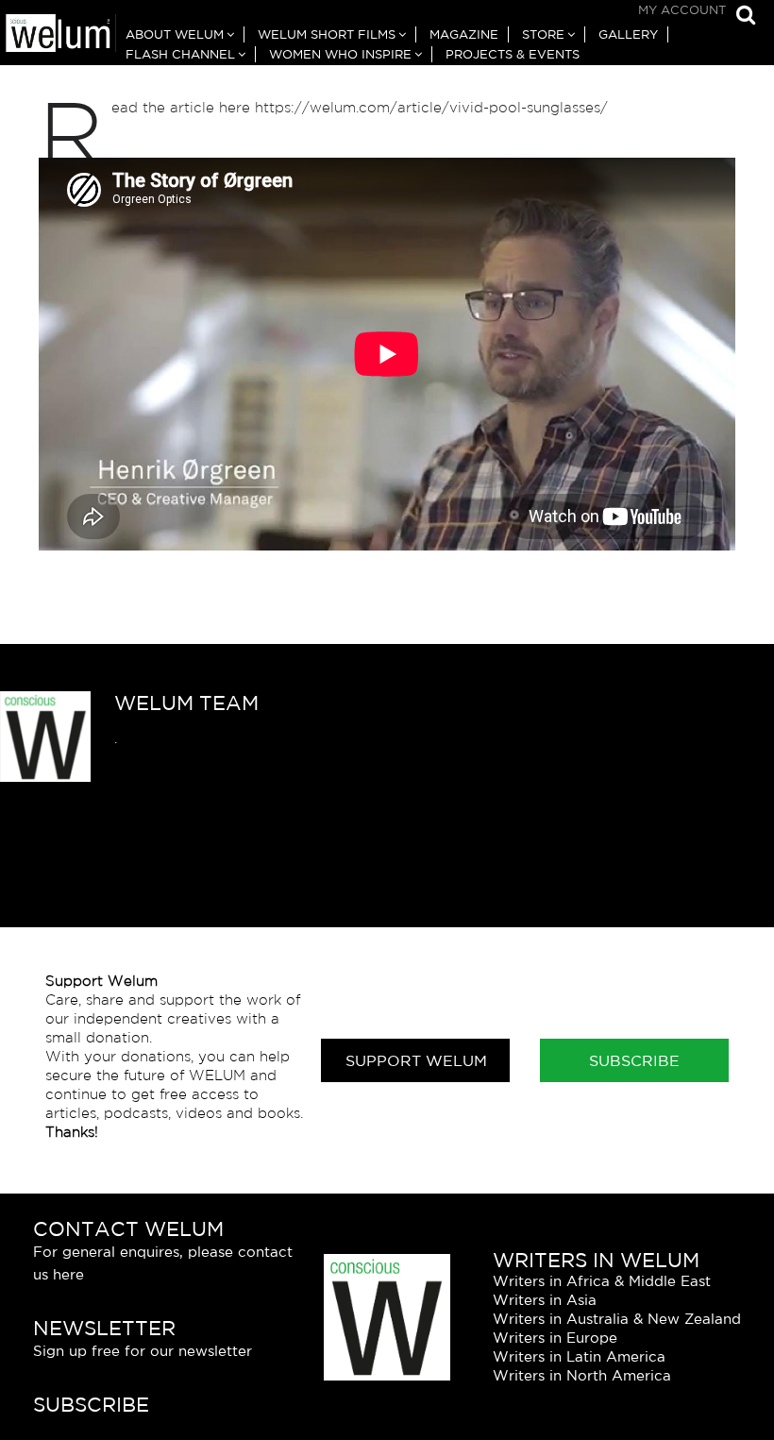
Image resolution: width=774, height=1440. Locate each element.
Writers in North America (582, 1375)
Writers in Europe (555, 1338)
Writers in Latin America (579, 1356)
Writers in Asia (545, 1300)
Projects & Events (513, 54)
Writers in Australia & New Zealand (617, 1319)
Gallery (628, 34)
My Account (682, 10)
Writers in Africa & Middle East (602, 1281)
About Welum (175, 34)
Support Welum (416, 1060)
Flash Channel (180, 54)
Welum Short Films (326, 34)
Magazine (463, 34)
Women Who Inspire (340, 54)
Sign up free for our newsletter (142, 1351)
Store (543, 34)
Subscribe (634, 1060)
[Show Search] (741, 16)
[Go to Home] (58, 35)
